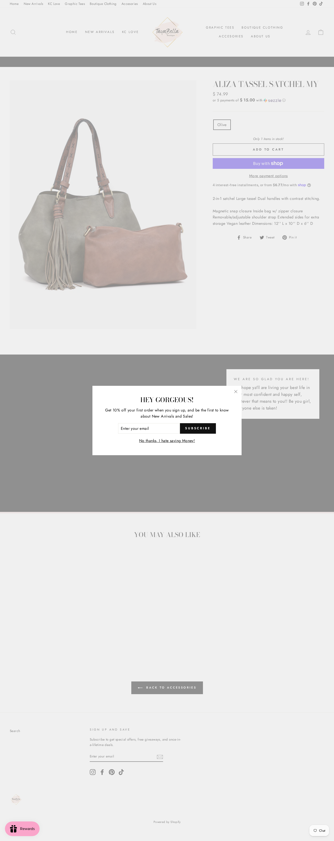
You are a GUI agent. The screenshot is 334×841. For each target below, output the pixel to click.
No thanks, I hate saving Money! (167, 440)
